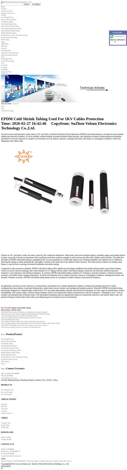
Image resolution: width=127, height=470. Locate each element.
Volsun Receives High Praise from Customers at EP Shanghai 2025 (21, 327)
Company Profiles (6, 439)
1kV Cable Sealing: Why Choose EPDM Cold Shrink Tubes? (19, 316)
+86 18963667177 (119, 36)
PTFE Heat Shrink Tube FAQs (10, 319)
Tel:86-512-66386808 (7, 449)
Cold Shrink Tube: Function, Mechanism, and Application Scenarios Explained (24, 312)
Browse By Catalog (7, 392)
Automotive (4, 409)
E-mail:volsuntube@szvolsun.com (11, 456)
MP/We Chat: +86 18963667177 (10, 451)
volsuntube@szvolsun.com (9, 378)
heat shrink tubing (33, 461)
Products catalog (6, 437)
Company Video (6, 423)
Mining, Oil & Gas (6, 413)
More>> (3, 334)
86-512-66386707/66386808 (10, 373)
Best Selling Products (7, 390)
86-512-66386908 (7, 376)
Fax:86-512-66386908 (7, 454)
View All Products (6, 394)
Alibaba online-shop (46, 461)
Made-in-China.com (7, 461)
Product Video (5, 425)
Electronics (4, 404)
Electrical (3, 406)
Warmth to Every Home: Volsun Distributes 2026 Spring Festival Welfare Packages (25, 314)
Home (15, 104)
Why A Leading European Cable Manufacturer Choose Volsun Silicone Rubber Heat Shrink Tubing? (30, 323)
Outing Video (5, 427)
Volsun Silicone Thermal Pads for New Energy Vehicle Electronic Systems (23, 321)
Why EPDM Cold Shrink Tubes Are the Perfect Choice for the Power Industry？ (25, 325)
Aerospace (4, 411)
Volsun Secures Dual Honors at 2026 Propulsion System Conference (21, 318)
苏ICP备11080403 (20, 461)
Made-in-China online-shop (62, 461)
